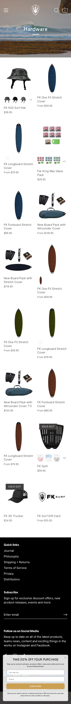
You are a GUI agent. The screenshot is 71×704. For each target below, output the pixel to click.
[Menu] (6, 10)
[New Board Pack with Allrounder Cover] (52, 206)
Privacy (9, 573)
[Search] (56, 11)
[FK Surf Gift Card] (52, 497)
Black (15, 100)
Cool (48, 161)
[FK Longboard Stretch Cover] (19, 138)
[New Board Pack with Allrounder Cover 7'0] (19, 383)
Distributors (12, 579)
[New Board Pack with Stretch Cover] (19, 259)
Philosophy (11, 556)
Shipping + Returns (17, 562)
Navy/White (7, 158)
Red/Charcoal (40, 280)
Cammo (7, 100)
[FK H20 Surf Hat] (19, 79)
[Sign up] (65, 615)
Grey (23, 100)
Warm (40, 161)
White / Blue (48, 458)
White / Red (40, 458)
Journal (9, 550)
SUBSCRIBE (35, 686)
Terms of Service (15, 568)
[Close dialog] (65, 657)
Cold (57, 161)
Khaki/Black (40, 342)
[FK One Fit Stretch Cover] (52, 79)
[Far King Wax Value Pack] (52, 138)
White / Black (57, 458)
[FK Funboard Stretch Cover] (19, 206)
